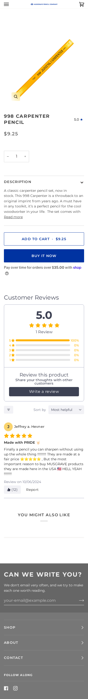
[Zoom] (15, 96)
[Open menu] (11, 4)
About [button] (11, 642)
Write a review (44, 391)
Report (32, 489)
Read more (13, 217)
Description (17, 182)
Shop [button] (9, 627)
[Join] (77, 600)
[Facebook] (6, 688)
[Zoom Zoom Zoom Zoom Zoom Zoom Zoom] (44, 68)
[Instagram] (15, 688)
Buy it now (44, 256)
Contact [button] (13, 658)
